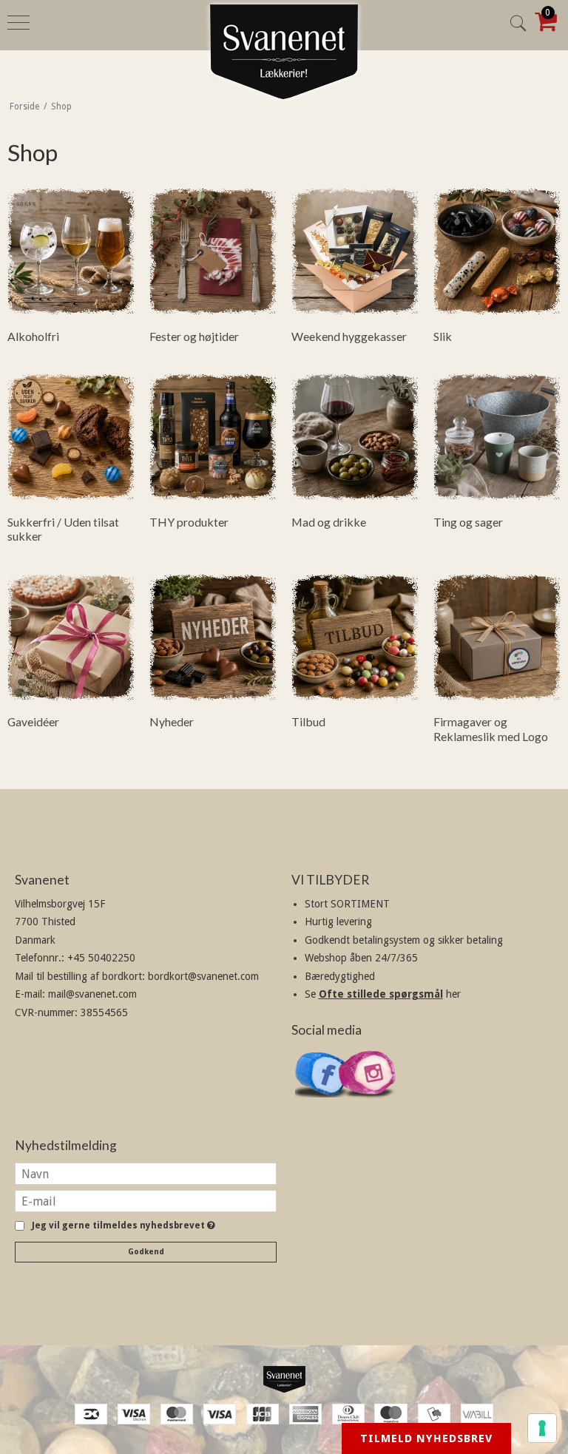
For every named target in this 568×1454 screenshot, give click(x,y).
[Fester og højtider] (213, 251)
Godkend (146, 1252)
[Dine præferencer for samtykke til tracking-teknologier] (542, 1428)
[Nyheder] (213, 637)
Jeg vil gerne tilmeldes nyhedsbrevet (121, 1226)
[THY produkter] (213, 437)
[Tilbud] (355, 637)
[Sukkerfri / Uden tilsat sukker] (71, 437)
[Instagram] (368, 1106)
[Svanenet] (284, 1379)
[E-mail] (146, 1200)
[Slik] (497, 251)
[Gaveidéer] (71, 637)
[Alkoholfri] (71, 251)
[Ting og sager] (497, 437)
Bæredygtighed (340, 976)
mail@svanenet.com (92, 994)
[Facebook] (323, 1104)
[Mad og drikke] (355, 437)
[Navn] (146, 1173)
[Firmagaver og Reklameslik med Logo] (497, 637)
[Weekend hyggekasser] (355, 251)
